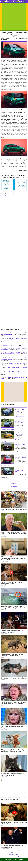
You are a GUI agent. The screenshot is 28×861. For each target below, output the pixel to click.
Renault (15, 193)
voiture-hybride (7, 465)
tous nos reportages (14, 856)
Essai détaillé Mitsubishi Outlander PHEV (21, 470)
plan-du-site (8, 859)
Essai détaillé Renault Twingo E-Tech (20, 433)
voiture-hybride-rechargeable (13, 480)
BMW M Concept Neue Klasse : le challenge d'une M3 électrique (14, 372)
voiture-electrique (11, 429)
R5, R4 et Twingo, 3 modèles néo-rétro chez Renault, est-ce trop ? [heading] (14, 176)
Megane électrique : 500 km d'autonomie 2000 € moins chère (14, 353)
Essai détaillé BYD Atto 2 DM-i (19, 410)
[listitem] (7, 184)
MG (2, 465)
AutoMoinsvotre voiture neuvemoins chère (14, 485)
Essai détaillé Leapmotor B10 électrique (19, 423)
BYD (16, 416)
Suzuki (2, 454)
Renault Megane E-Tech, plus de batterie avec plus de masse (14, 364)
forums (14, 859)
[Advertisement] (14, 17)
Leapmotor (3, 429)
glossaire (21, 859)
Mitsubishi (3, 480)
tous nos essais (13, 854)
